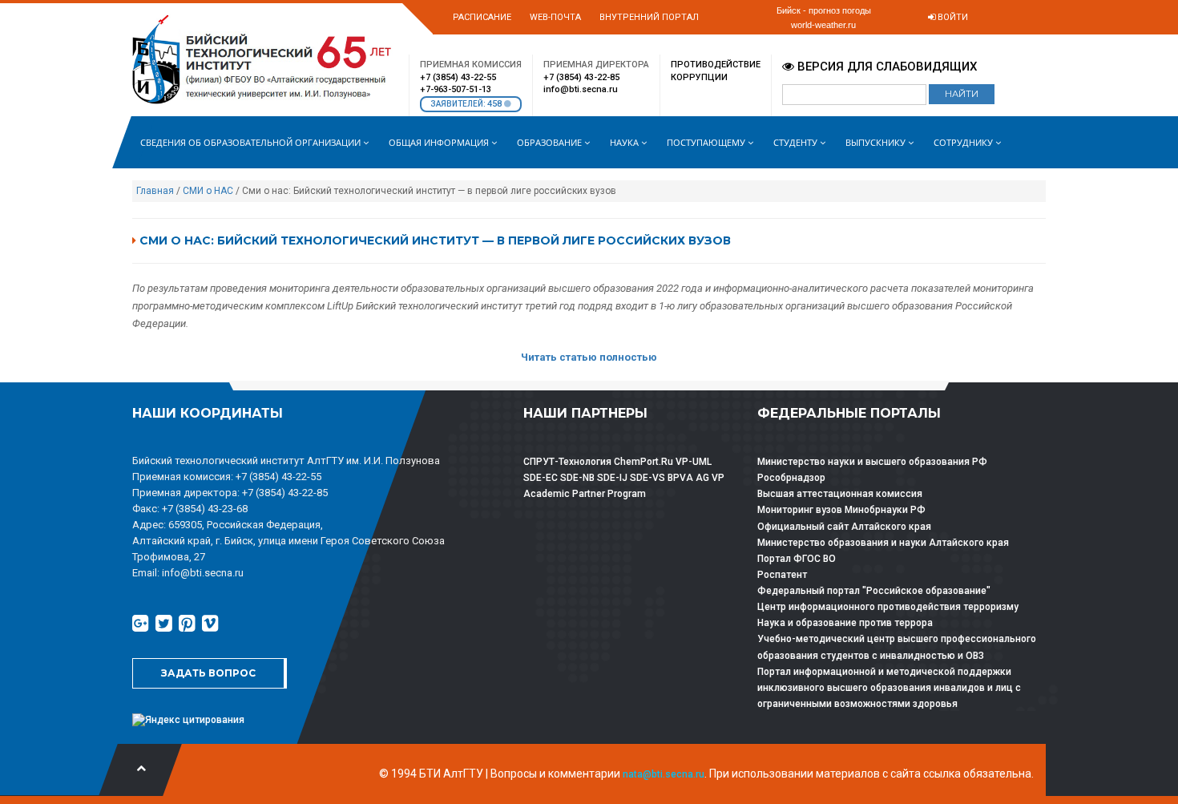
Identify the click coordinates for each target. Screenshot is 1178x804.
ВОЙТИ (951, 17)
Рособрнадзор (791, 477)
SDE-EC (540, 477)
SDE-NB (577, 477)
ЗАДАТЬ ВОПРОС (208, 673)
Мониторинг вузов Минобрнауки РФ (841, 509)
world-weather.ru (823, 25)
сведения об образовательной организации (251, 142)
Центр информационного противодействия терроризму (888, 606)
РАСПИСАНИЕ (482, 17)
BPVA (680, 477)
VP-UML (694, 461)
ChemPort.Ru (643, 461)
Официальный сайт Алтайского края (844, 526)
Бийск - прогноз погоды (824, 10)
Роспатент (782, 574)
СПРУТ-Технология (567, 461)
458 (495, 104)
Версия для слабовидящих (885, 66)
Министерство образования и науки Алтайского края (883, 542)
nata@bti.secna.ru (663, 774)
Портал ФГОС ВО (796, 558)
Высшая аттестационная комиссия (839, 493)
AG (702, 477)
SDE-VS (647, 477)
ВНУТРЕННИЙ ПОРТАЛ (649, 17)
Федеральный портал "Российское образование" (873, 590)
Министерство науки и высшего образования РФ (872, 461)
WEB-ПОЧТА (555, 17)
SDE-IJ (612, 477)
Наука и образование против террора (845, 622)
